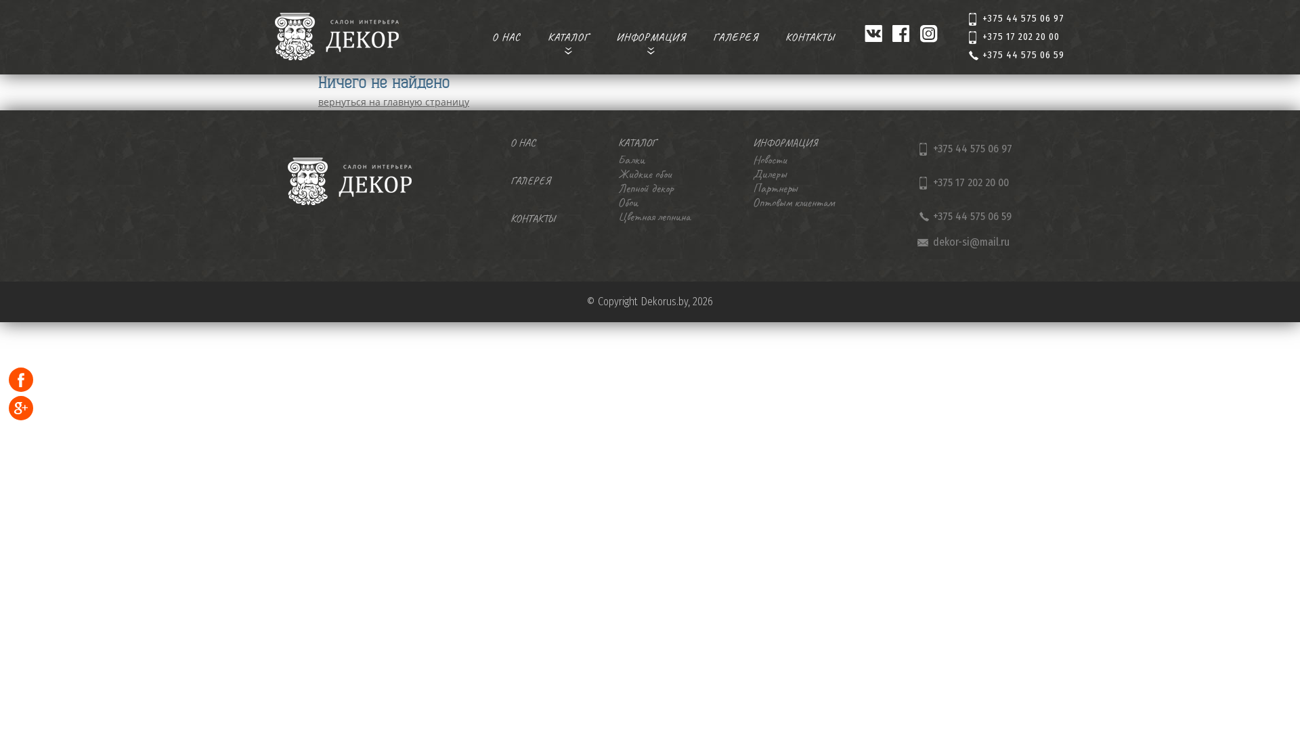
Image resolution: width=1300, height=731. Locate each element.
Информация (651, 37)
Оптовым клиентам (793, 202)
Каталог (568, 37)
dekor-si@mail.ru (971, 242)
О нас (506, 37)
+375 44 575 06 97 (1023, 18)
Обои (628, 202)
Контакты (810, 37)
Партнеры (775, 188)
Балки (631, 159)
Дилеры (770, 174)
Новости (769, 159)
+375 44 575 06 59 (1023, 55)
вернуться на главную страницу (393, 101)
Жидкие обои (644, 174)
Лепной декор (646, 188)
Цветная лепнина (654, 216)
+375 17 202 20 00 (1021, 37)
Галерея (735, 37)
